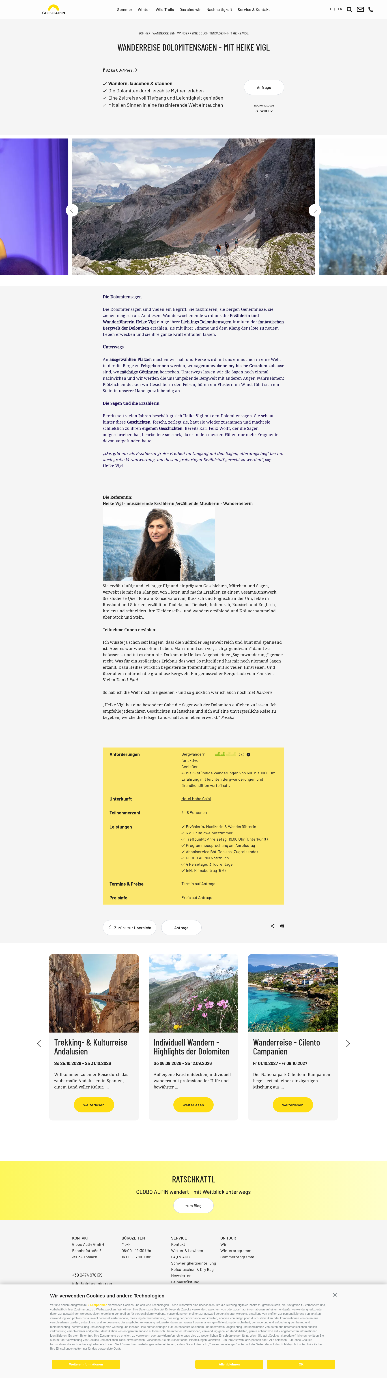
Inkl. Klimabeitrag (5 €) (206, 870)
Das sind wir (190, 9)
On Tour (228, 1237)
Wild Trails (165, 9)
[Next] (315, 210)
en (340, 9)
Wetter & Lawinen (187, 1250)
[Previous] (72, 210)
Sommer (124, 9)
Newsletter (181, 1275)
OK (301, 1364)
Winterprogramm (235, 1250)
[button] (335, 1295)
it (330, 9)
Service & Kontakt (254, 9)
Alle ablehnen (229, 1364)
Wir (223, 1244)
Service (179, 1237)
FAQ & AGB (180, 1256)
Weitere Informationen (86, 1364)
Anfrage (264, 87)
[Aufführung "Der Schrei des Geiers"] (193, 210)
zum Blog (193, 1205)
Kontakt (178, 1244)
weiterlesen (94, 1104)
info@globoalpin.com (93, 1283)
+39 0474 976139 (87, 1275)
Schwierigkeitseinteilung (193, 1263)
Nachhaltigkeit (219, 9)
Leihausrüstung (185, 1281)
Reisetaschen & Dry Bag (192, 1269)
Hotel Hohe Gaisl (196, 798)
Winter (144, 9)
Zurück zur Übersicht (133, 927)
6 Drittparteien (97, 1305)
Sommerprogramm (237, 1256)
